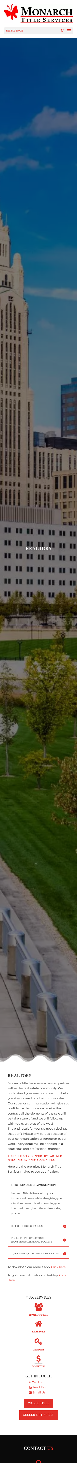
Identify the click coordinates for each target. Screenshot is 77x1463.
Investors (38, 1366)
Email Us (38, 1392)
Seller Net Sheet (38, 1415)
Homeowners (38, 1315)
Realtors (38, 1331)
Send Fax (39, 1387)
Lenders (38, 1349)
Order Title (38, 1403)
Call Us (37, 1382)
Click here (58, 1267)
